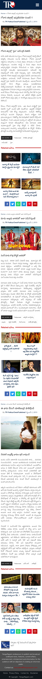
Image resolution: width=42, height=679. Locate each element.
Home (3, 13)
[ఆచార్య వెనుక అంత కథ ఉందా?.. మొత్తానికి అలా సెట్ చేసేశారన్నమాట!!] (11, 183)
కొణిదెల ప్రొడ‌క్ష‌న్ (28, 137)
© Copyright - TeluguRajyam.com (21, 676)
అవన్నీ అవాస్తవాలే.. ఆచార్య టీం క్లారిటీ (31, 194)
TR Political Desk (11, 21)
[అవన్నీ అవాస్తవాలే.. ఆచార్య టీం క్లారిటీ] (31, 184)
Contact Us (25, 672)
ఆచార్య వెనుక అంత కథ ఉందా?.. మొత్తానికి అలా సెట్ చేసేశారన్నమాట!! (11, 194)
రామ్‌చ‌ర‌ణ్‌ (4, 142)
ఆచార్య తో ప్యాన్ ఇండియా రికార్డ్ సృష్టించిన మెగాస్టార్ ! (11, 167)
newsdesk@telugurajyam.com (25, 667)
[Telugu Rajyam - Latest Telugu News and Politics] (9, 8)
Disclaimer (34, 672)
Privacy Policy (14, 672)
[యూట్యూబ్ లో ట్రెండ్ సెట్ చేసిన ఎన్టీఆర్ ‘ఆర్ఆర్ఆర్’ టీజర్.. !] (31, 159)
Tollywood (17, 137)
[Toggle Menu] (37, 5)
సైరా (11, 142)
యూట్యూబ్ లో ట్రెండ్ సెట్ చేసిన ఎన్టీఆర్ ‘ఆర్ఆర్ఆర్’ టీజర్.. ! (31, 169)
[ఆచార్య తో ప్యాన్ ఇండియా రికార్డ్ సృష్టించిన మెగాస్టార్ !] (11, 157)
